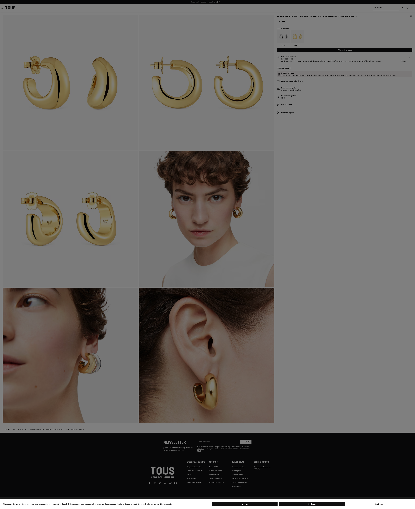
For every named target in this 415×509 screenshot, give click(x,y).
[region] (207, 504)
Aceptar (245, 504)
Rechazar (312, 504)
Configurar (379, 504)
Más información (166, 504)
